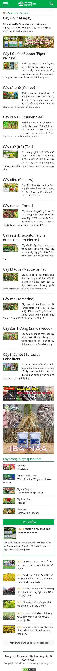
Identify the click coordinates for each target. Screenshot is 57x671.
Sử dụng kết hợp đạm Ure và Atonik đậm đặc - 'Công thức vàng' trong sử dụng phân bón (35, 578)
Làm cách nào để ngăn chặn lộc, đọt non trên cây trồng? (34, 604)
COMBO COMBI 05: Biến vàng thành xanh (34, 531)
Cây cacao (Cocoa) (18, 205)
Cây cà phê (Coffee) (19, 87)
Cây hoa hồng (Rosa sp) (24, 501)
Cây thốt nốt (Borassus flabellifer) (21, 356)
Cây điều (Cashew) (18, 179)
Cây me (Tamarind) (19, 299)
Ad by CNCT (49, 37)
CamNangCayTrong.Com (28, 4)
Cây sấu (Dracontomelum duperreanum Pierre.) (24, 237)
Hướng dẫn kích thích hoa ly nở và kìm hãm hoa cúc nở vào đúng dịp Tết (34, 617)
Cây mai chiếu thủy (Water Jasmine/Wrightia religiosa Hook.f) (27, 479)
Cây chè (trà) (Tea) (18, 146)
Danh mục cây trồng (18, 13)
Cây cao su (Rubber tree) (23, 117)
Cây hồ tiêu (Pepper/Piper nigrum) (24, 55)
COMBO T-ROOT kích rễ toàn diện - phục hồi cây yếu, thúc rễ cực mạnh (35, 565)
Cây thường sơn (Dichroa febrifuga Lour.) (30, 491)
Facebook (22, 656)
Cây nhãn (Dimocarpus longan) (28, 511)
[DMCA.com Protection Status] (28, 669)
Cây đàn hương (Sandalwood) (27, 328)
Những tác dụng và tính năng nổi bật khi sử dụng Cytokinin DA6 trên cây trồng (35, 592)
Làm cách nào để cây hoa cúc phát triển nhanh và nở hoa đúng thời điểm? (35, 630)
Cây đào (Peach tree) (23, 467)
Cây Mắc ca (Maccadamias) (25, 269)
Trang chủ (10, 656)
